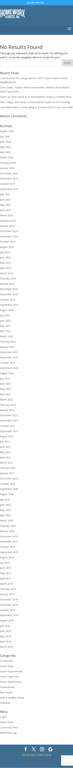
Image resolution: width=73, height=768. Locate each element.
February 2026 (8, 162)
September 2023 (9, 304)
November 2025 (9, 178)
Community (6, 660)
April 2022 (5, 394)
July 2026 (5, 136)
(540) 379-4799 (36, 2)
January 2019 (7, 594)
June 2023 (5, 320)
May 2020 (5, 510)
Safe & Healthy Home (12, 697)
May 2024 (5, 262)
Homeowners (7, 687)
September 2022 (9, 368)
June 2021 (5, 446)
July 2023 (5, 315)
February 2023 (8, 341)
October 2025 (7, 183)
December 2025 (9, 173)
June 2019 (5, 567)
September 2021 (9, 431)
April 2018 (5, 641)
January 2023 (7, 347)
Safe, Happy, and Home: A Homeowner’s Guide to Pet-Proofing (35, 102)
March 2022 (6, 399)
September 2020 (9, 489)
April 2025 (5, 210)
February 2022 (8, 404)
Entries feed (6, 722)
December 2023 (9, 289)
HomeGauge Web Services (36, 763)
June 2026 (5, 141)
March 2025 (6, 215)
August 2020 (7, 494)
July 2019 (5, 562)
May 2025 (5, 204)
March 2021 (6, 462)
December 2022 (9, 352)
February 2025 (8, 220)
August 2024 (7, 247)
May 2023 (5, 326)
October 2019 (7, 546)
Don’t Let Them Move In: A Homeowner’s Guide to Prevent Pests (36, 96)
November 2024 (9, 236)
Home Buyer (7, 666)
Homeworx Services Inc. (38, 759)
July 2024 (5, 252)
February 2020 (8, 525)
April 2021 (5, 457)
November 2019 (9, 541)
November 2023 (9, 294)
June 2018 (5, 631)
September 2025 (9, 189)
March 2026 (6, 157)
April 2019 (5, 578)
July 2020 (5, 499)
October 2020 (7, 483)
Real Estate (6, 692)
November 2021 (9, 420)
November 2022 (9, 357)
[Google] (50, 749)
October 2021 (7, 425)
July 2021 (5, 441)
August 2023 (7, 310)
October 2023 (7, 299)
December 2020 (9, 478)
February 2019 (8, 589)
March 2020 (6, 520)
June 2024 (5, 257)
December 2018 (9, 599)
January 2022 (7, 410)
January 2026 (7, 168)
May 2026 (5, 147)
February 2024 (8, 278)
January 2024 (7, 283)
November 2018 (9, 604)
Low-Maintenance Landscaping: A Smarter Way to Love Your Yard (36, 107)
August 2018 (7, 620)
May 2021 (5, 452)
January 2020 (7, 531)
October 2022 (7, 362)
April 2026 (5, 152)
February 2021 (8, 468)
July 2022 (5, 378)
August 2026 (7, 131)
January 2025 (7, 226)
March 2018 (6, 646)
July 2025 (5, 194)
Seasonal (5, 702)
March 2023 (6, 336)
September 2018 (9, 615)
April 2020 (5, 515)
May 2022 (5, 389)
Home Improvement (11, 671)
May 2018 (5, 636)
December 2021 (9, 415)
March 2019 (6, 583)
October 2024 (7, 241)
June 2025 (5, 199)
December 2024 (9, 231)
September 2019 (9, 552)
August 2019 (7, 557)
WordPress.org (8, 732)
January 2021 (7, 473)
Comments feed (9, 727)
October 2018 (7, 610)
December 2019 (9, 536)
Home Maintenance (11, 681)
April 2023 (5, 331)
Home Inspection (9, 676)
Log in (3, 716)
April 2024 (5, 268)
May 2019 (5, 573)
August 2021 (7, 436)
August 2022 (7, 373)
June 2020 (5, 504)
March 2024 (6, 273)
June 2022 (5, 383)
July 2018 (5, 625)
